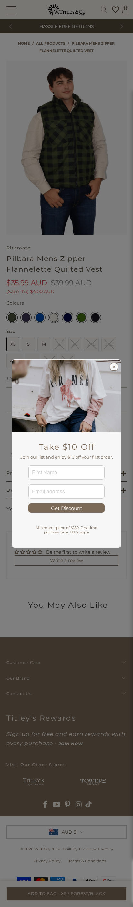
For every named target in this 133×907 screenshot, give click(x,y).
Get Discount (66, 508)
